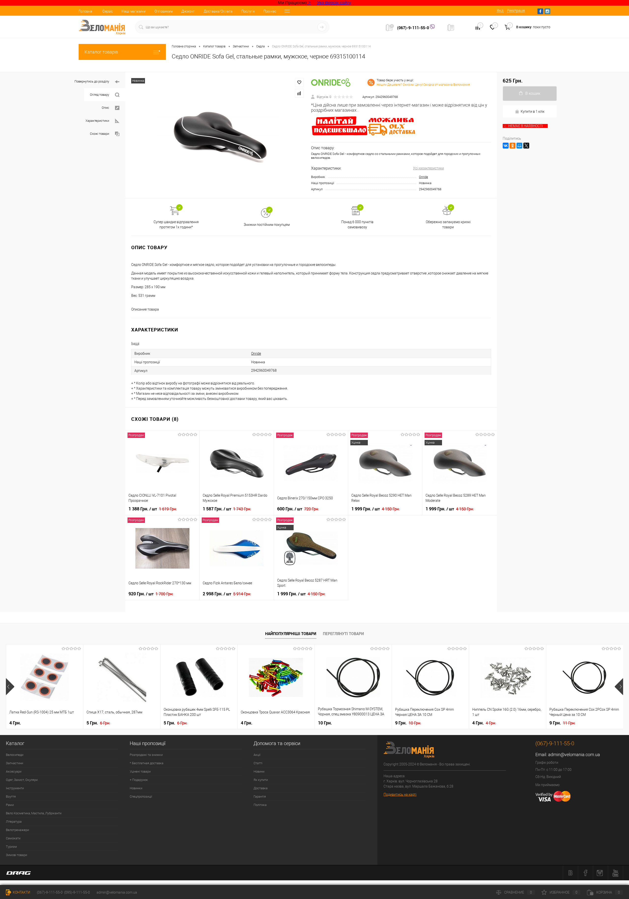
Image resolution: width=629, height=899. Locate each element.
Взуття (11, 796)
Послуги (248, 11)
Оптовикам (163, 11)
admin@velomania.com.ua (574, 754)
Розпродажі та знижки (146, 755)
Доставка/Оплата (218, 11)
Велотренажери (17, 830)
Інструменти (15, 788)
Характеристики (97, 121)
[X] (526, 146)
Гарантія (260, 796)
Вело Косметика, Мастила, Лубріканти (33, 813)
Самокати (13, 838)
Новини (259, 771)
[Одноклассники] (512, 146)
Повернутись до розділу (91, 81)
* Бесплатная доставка (146, 763)
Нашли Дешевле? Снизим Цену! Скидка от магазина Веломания (423, 84)
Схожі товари (99, 134)
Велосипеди (14, 755)
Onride (423, 177)
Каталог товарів (101, 51)
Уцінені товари (140, 771)
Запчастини (14, 763)
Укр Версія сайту (334, 2)
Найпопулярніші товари (290, 633)
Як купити (261, 780)
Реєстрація (516, 11)
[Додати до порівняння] (299, 93)
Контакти (21, 892)
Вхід (500, 11)
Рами (10, 805)
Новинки (136, 788)
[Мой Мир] (519, 146)
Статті (258, 763)
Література (14, 821)
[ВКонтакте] (506, 146)
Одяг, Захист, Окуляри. (22, 780)
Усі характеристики (428, 168)
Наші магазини (134, 11)
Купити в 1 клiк (532, 111)
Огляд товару (99, 94)
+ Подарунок (139, 780)
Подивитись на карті (400, 794)
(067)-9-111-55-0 (413, 27)
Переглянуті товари (343, 633)
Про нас (269, 11)
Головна (85, 11)
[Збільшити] (218, 135)
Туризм (11, 846)
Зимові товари (16, 855)
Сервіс (107, 11)
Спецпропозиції (141, 796)
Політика (260, 805)
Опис (105, 107)
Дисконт (188, 11)
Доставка (261, 788)
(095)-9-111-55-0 (77, 892)
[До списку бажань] (299, 82)
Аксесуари (13, 771)
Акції (257, 755)
